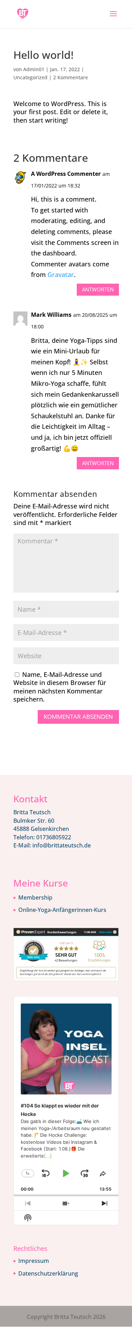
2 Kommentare (70, 77)
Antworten (98, 289)
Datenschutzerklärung (48, 1273)
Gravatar (61, 274)
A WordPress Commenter (66, 174)
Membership (35, 897)
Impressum (33, 1261)
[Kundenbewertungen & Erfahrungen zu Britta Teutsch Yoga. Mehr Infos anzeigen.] (66, 979)
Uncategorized (30, 77)
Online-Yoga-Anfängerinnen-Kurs (62, 910)
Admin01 (33, 69)
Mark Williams (51, 315)
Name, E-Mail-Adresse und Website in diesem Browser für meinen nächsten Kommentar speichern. (59, 686)
